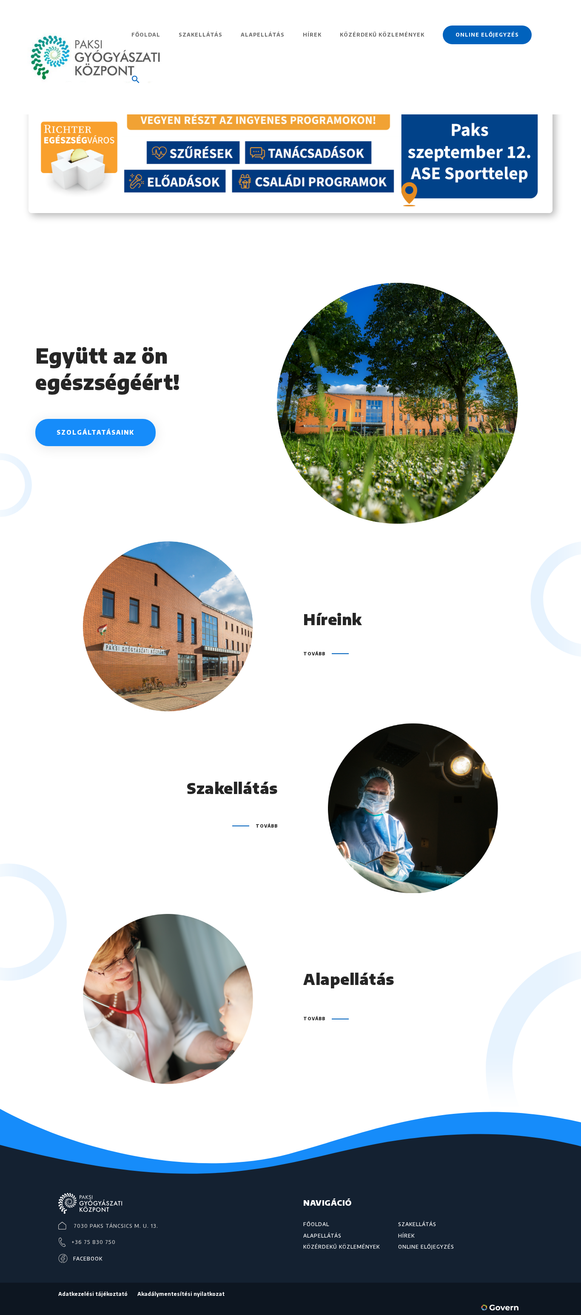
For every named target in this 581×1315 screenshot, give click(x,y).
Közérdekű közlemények (382, 35)
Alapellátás (263, 35)
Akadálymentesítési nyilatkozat (181, 1294)
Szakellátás (200, 35)
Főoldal (145, 35)
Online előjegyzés (487, 34)
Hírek (312, 35)
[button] (135, 92)
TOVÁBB (314, 653)
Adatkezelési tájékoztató (93, 1294)
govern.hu (501, 1309)
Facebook (88, 1258)
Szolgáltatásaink (95, 432)
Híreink (332, 619)
